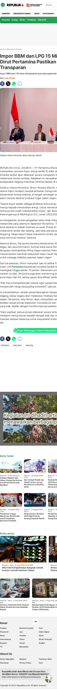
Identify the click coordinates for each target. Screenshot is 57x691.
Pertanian (31, 20)
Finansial (6, 20)
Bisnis (22, 20)
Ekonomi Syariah (22, 13)
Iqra (21, 632)
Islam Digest (44, 632)
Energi (15, 20)
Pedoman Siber (45, 659)
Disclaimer (4, 663)
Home (2, 49)
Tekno (22, 639)
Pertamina (17, 266)
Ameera (3, 628)
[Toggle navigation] (3, 5)
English (42, 643)
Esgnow (3, 643)
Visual (22, 643)
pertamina (5, 345)
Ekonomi (10, 49)
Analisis (22, 635)
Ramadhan (23, 647)
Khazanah (4, 632)
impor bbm (17, 345)
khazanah (48, 13)
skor (36, 13)
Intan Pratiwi (9, 78)
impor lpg (29, 345)
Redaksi (22, 659)
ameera (6, 13)
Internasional (5, 639)
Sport (41, 635)
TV (1, 647)
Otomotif (42, 20)
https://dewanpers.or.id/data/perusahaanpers (21, 677)
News (2, 635)
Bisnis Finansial (45, 639)
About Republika (7, 659)
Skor (41, 628)
